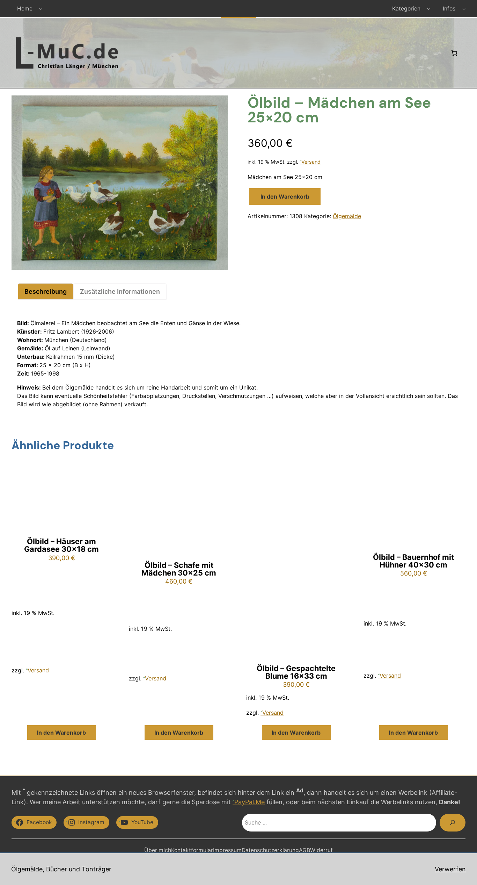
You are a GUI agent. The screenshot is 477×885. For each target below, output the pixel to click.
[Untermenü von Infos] (463, 8)
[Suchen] (452, 823)
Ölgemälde (347, 216)
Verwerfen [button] (450, 869)
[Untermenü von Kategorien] (428, 8)
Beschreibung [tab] (45, 291)
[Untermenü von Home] (40, 8)
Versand (311, 162)
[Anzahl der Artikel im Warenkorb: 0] (454, 53)
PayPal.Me (249, 802)
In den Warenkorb (284, 196)
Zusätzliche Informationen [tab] (120, 291)
